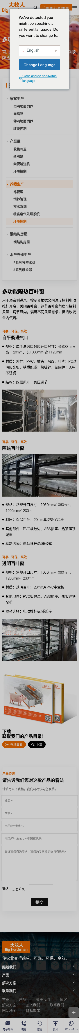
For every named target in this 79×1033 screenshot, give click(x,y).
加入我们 (33, 1005)
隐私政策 (33, 1010)
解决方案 (9, 1005)
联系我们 (57, 1005)
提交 (39, 902)
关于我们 (43, 999)
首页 (6, 51)
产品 (22, 999)
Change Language (39, 64)
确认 (5, 888)
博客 (63, 999)
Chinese (56, 7)
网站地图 (9, 1010)
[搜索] (35, 7)
